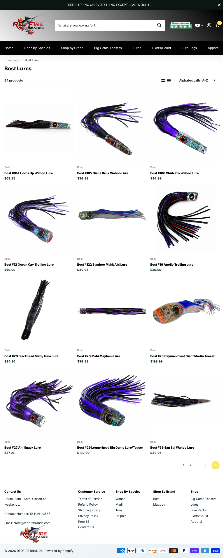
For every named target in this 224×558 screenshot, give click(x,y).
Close (216, 5)
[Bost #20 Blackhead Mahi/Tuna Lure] (38, 307)
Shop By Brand (162, 487)
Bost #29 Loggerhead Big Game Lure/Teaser (109, 443)
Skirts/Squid (196, 511)
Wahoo (119, 494)
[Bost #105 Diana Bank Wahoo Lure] (110, 126)
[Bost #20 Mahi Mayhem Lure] (110, 307)
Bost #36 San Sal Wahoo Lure (170, 443)
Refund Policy (87, 500)
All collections (37, 48)
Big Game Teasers (107, 48)
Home (8, 48)
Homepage (11, 60)
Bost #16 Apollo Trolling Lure (169, 262)
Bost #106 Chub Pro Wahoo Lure (172, 172)
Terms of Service (89, 494)
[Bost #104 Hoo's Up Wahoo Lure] (38, 126)
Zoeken (156, 25)
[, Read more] (196, 25)
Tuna (117, 506)
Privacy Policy (87, 511)
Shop (192, 487)
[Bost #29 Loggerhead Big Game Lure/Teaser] (110, 398)
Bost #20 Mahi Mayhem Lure (97, 353)
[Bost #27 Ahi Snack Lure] (38, 398)
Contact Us (85, 522)
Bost (154, 494)
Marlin (118, 500)
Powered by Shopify (59, 546)
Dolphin (119, 511)
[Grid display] (160, 80)
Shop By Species (126, 487)
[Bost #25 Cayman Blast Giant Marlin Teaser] (182, 307)
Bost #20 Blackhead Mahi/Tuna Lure (31, 353)
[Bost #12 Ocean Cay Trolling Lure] (38, 217)
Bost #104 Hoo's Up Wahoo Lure (28, 172)
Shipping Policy (88, 506)
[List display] (165, 80)
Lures (192, 500)
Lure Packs (196, 506)
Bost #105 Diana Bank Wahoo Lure (101, 172)
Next (212, 461)
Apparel (210, 48)
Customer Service (90, 487)
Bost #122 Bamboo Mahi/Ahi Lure (101, 262)
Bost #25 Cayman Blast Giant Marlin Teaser (180, 353)
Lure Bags (186, 48)
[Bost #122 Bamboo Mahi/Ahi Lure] (110, 217)
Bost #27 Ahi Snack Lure (22, 443)
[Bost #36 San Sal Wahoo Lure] (182, 398)
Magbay (157, 500)
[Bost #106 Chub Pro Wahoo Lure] (182, 126)
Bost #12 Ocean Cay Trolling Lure (29, 262)
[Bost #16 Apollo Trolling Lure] (182, 217)
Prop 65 (83, 517)
